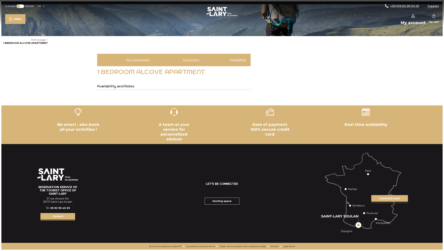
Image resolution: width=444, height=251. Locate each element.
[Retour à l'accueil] (222, 16)
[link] (20, 6)
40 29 (66, 208)
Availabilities (238, 60)
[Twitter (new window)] (235, 190)
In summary (191, 60)
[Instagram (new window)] (217, 190)
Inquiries (433, 6)
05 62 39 (56, 208)
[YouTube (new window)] (226, 190)
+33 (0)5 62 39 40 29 (404, 6)
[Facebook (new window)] (209, 190)
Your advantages (137, 60)
